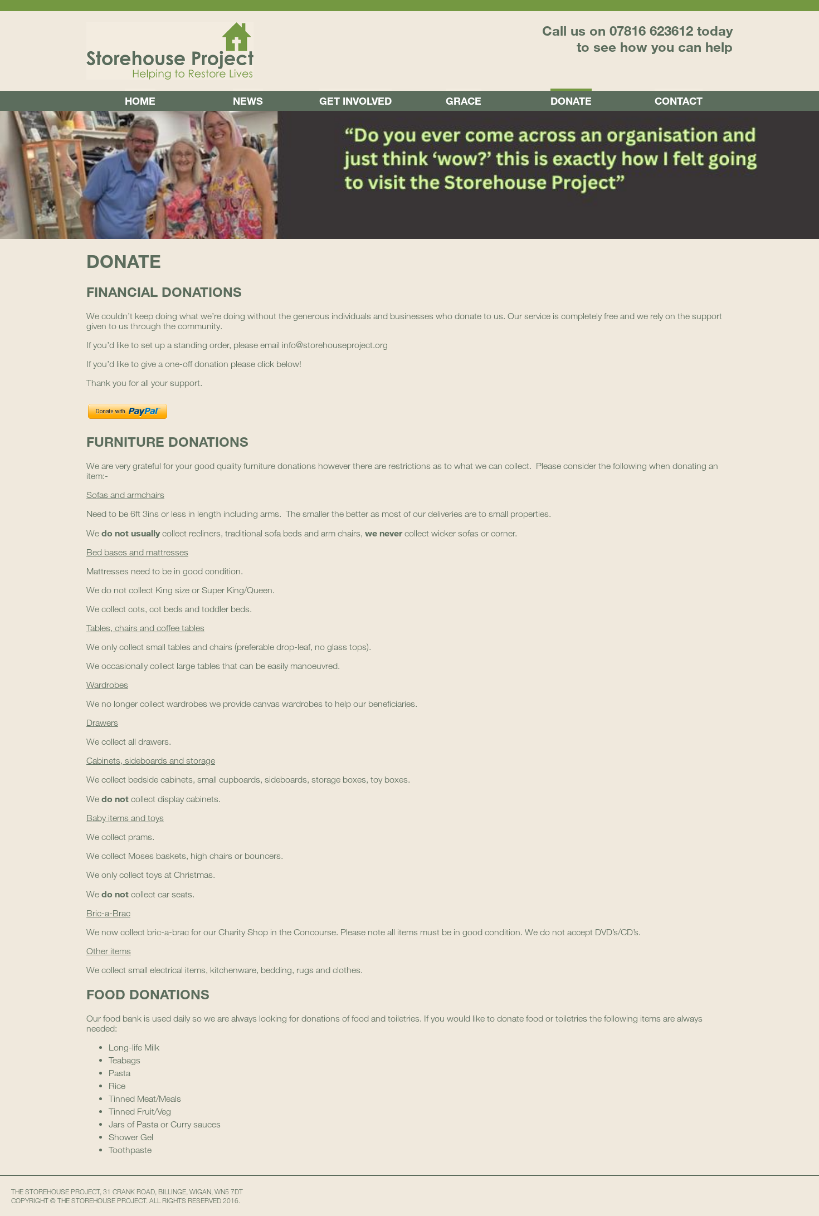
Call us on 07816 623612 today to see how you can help (637, 38)
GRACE (463, 101)
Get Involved (355, 101)
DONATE (571, 101)
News (248, 101)
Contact (679, 101)
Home (140, 101)
